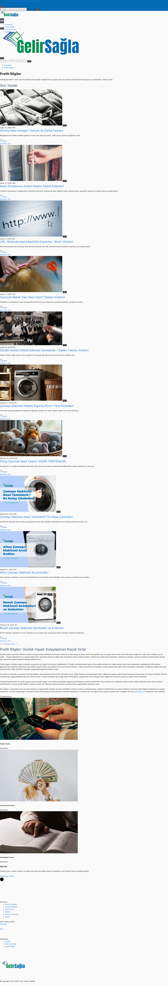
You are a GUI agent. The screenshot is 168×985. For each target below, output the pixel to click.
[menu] (2, 22)
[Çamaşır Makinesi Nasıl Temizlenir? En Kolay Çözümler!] (28, 511)
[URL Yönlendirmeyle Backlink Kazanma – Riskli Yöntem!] (31, 236)
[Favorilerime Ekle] (65, 125)
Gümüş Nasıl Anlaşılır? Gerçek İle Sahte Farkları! (31, 130)
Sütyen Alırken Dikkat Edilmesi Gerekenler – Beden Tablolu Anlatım (44, 350)
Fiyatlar (8, 941)
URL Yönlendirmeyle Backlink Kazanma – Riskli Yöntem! (36, 241)
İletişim (7, 912)
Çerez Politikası (11, 904)
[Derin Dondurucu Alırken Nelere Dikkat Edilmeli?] (31, 180)
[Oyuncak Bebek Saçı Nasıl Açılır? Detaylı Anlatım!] (31, 291)
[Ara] (38, 10)
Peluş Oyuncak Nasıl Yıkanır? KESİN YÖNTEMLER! (33, 461)
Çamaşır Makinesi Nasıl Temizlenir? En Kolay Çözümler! (36, 517)
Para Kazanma (10, 944)
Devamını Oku (5, 144)
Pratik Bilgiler (10, 946)
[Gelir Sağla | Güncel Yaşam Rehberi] (9, 16)
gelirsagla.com (139, 692)
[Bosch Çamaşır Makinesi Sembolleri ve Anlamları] (28, 622)
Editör (4, 141)
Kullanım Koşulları (11, 914)
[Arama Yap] (2, 7)
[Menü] (2, 19)
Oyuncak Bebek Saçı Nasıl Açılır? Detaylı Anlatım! (32, 297)
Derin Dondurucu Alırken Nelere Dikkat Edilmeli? (32, 186)
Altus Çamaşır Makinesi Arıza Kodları (24, 572)
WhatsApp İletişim (7, 876)
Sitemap (3, 924)
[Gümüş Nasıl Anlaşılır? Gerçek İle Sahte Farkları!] (31, 125)
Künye (7, 917)
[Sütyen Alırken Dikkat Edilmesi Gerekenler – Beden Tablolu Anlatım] (31, 345)
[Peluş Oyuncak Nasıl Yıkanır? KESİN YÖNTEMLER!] (31, 456)
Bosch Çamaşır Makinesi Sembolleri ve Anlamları (32, 628)
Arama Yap (31, 9)
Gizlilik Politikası (11, 907)
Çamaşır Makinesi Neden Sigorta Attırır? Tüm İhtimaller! (26, 1)
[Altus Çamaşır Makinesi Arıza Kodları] (28, 567)
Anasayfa (8, 24)
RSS (1, 929)
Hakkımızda (9, 909)
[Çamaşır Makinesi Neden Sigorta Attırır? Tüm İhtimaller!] (31, 400)
